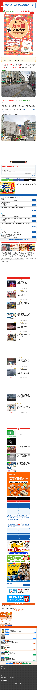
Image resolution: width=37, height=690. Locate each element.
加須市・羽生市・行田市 (19, 517)
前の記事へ (8, 178)
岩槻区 (15, 259)
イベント (3, 261)
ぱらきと (7, 261)
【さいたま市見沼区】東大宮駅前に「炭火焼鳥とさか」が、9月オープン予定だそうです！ (23, 303)
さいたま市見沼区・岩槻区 (23, 515)
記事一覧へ (18, 178)
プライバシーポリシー (5, 675)
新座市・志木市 (10, 524)
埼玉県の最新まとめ (10, 515)
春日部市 (14, 519)
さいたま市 (16, 515)
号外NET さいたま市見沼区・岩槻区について (8, 677)
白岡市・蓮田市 (10, 519)
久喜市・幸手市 (26, 517)
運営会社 (3, 668)
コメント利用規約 (33, 175)
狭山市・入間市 (27, 524)
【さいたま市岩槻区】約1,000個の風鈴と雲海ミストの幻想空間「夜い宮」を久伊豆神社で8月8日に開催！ (23, 282)
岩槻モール (12, 259)
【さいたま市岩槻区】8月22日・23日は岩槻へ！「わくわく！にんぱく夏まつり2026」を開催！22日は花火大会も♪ (23, 463)
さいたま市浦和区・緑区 (11, 517)
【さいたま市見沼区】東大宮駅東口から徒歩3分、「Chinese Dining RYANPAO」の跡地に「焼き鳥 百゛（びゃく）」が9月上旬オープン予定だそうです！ (23, 337)
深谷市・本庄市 (13, 526)
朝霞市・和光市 (16, 524)
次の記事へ (29, 178)
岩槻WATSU (8, 259)
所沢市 (23, 524)
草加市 (22, 519)
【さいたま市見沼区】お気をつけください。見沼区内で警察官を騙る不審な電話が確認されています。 (23, 439)
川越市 (8, 526)
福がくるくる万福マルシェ (20, 259)
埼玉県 (15, 8)
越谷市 (18, 519)
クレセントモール (4, 259)
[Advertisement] (18, 270)
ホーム (3, 666)
